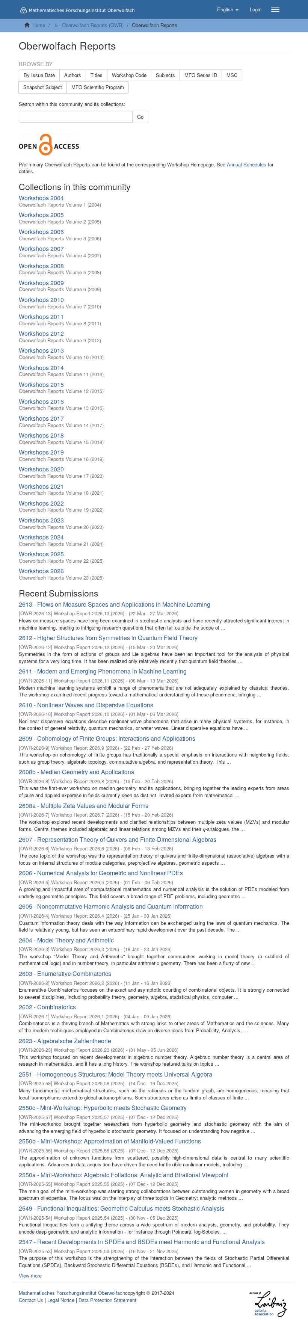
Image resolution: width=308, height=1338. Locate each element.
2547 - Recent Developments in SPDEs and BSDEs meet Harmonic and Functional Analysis (142, 1241)
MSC (231, 75)
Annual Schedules (246, 164)
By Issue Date (39, 75)
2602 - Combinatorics (47, 1007)
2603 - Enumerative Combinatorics (65, 973)
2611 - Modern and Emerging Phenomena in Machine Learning (103, 671)
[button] (227, 9)
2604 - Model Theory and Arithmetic (66, 940)
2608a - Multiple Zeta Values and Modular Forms (83, 805)
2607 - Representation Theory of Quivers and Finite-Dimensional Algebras (117, 839)
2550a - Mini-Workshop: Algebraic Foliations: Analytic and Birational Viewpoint (123, 1174)
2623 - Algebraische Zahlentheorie (65, 1040)
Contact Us (31, 1299)
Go (140, 116)
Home (38, 25)
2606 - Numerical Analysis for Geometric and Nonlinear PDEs (101, 872)
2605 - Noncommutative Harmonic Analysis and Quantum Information (111, 906)
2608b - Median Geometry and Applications (76, 771)
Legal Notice (60, 1299)
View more (30, 1275)
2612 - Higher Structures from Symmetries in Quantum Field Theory (108, 637)
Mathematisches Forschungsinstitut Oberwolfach (72, 1292)
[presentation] (204, 828)
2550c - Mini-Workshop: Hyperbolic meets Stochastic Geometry (103, 1107)
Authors (72, 75)
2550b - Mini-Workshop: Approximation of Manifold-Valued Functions (110, 1141)
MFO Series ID (200, 75)
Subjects (165, 75)
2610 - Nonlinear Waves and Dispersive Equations (86, 705)
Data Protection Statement (107, 1299)
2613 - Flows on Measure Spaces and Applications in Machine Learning (114, 604)
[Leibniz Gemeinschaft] (268, 1304)
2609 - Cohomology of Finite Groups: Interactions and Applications (107, 738)
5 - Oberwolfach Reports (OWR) (89, 25)
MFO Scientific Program (97, 87)
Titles (97, 75)
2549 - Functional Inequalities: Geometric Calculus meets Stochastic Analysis (121, 1208)
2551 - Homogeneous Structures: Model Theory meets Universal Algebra (115, 1074)
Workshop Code (129, 75)
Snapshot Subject (42, 87)
